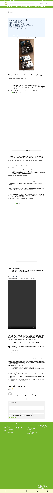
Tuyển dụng (47, 0)
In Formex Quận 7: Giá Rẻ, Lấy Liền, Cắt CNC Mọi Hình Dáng (32, 433)
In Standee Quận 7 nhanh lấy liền (31, 431)
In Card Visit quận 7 (14, 276)
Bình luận (10, 405)
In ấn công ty (31, 6)
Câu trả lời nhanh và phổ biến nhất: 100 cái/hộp (15, 21)
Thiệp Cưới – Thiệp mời (39, 6)
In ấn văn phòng (9, 6)
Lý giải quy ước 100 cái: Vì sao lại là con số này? (15, 22)
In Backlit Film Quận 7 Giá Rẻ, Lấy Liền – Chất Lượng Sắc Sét (32, 429)
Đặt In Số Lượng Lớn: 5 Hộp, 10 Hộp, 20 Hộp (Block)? (16, 27)
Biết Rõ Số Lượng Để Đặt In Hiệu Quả (13, 35)
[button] (48, 3)
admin (12, 12)
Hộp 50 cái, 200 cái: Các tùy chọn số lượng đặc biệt (16, 26)
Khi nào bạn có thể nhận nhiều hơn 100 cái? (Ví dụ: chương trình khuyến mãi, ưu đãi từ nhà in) (21, 25)
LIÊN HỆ (45, 6)
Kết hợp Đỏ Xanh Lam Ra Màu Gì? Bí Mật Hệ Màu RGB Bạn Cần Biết (32, 427)
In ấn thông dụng (24, 6)
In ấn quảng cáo (17, 6)
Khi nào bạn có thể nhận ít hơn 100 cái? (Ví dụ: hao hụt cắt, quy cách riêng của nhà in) (20, 24)
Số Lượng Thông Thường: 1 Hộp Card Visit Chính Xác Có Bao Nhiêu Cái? (18, 20)
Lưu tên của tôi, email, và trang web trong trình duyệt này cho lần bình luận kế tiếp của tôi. (22, 415)
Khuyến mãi (43, 0)
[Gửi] (33, 3)
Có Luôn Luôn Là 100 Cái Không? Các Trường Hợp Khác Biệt (16, 23)
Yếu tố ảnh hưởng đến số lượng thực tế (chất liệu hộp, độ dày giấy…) (18, 28)
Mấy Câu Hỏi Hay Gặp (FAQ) (13, 34)
